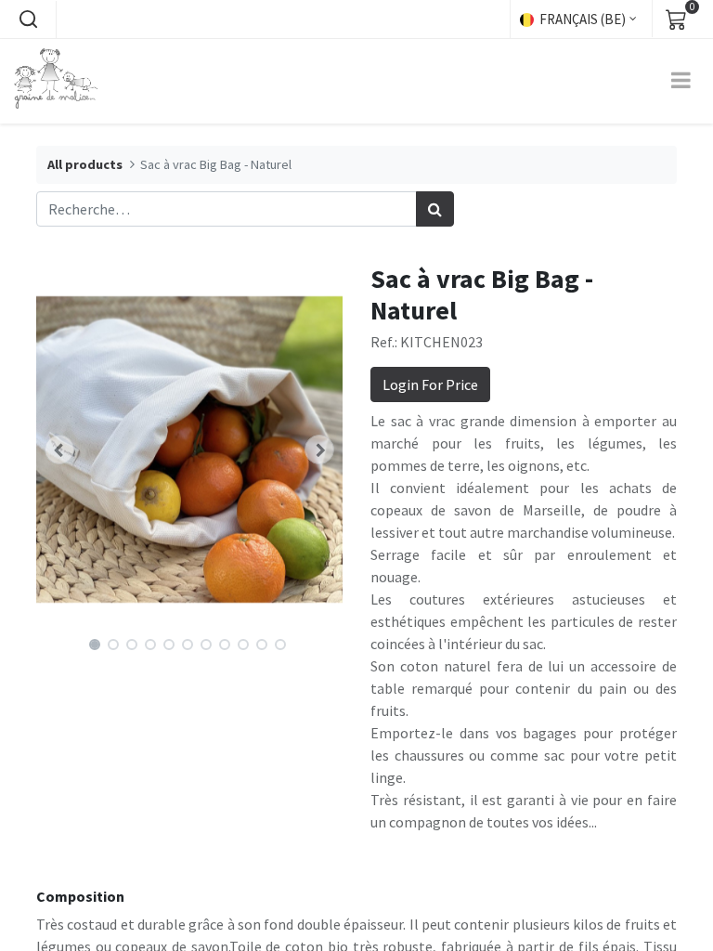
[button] (28, 19)
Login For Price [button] (430, 384)
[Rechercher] (435, 209)
